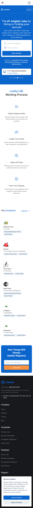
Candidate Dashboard (8, 439)
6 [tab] (19, 77)
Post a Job (5, 454)
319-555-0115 (14, 387)
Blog (2, 420)
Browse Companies (7, 458)
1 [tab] (10, 77)
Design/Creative (16, 64)
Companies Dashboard (9, 462)
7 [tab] (21, 77)
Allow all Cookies (16, 497)
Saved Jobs (5, 443)
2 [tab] (11, 77)
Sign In (29, 9)
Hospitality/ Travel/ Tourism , (20, 60)
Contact (4, 413)
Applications (5, 466)
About (3, 409)
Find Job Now (16, 53)
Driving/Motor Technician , (13, 62)
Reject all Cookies (16, 502)
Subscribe (16, 367)
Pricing (3, 417)
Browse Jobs (5, 432)
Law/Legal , (24, 62)
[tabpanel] (16, 72)
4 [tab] (15, 77)
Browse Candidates (8, 436)
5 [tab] (17, 77)
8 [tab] (22, 77)
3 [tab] (13, 77)
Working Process (17, 94)
